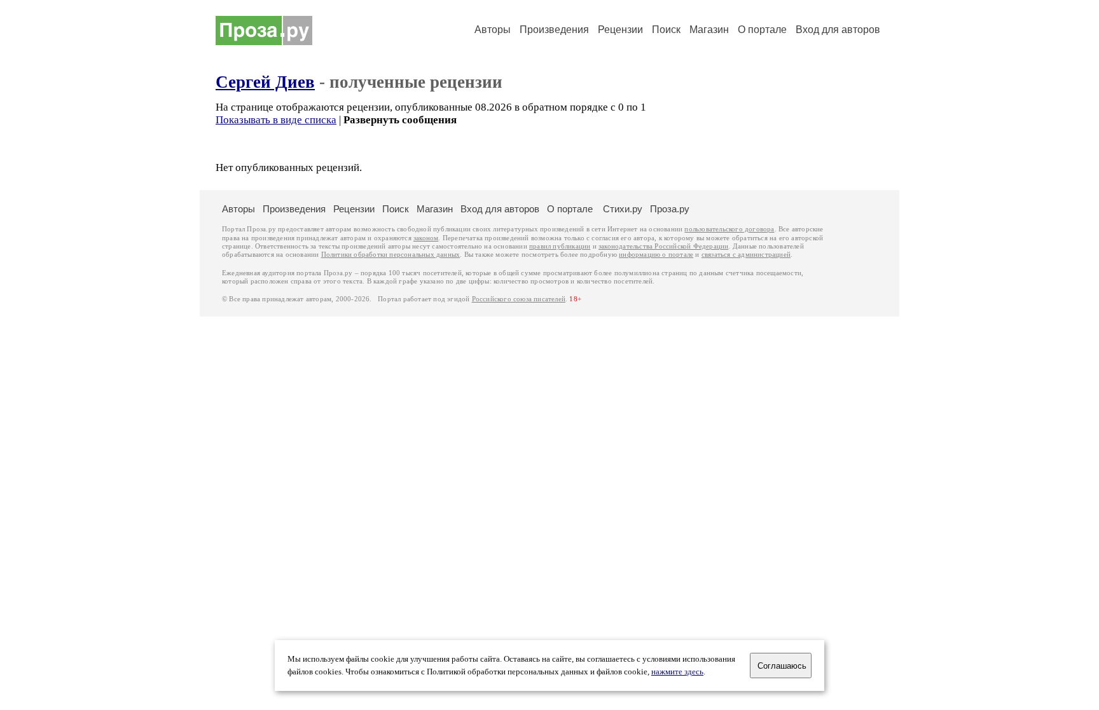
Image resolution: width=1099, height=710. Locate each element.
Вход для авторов (838, 29)
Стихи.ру (622, 208)
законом (425, 238)
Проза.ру (669, 208)
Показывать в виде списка (276, 120)
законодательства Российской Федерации (663, 246)
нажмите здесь (677, 671)
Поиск (666, 29)
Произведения (554, 29)
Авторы (492, 29)
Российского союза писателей (518, 299)
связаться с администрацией (746, 254)
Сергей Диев (265, 82)
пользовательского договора (729, 229)
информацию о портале (656, 254)
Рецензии (620, 29)
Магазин (709, 29)
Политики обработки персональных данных (390, 254)
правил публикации (559, 246)
